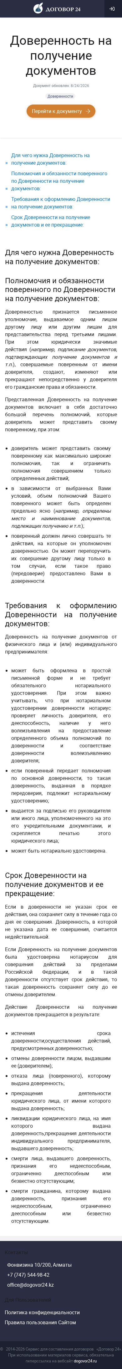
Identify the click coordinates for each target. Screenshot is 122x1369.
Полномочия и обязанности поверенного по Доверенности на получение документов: (59, 181)
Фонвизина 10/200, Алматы (39, 1264)
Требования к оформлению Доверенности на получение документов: (60, 203)
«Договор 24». (109, 1349)
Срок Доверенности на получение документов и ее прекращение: (50, 221)
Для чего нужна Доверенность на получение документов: (50, 159)
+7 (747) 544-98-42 (28, 1274)
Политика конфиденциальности (42, 1312)
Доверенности (60, 96)
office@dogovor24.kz (30, 1284)
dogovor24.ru (85, 1361)
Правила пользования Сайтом (40, 1322)
